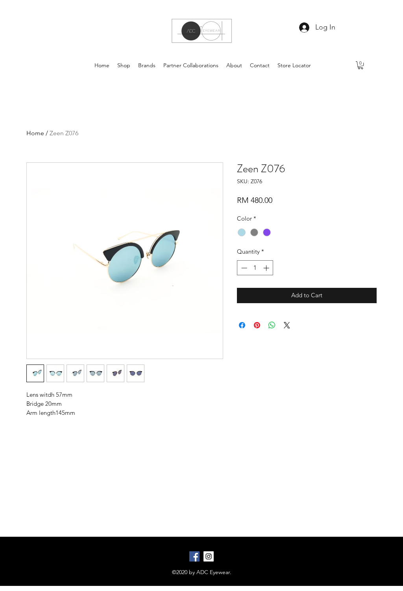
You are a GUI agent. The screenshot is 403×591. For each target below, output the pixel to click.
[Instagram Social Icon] (208, 556)
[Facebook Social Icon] (194, 556)
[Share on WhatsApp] (272, 325)
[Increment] (267, 268)
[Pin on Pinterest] (257, 325)
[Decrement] (243, 268)
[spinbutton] (255, 268)
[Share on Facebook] (242, 325)
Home (35, 133)
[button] (360, 65)
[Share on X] (287, 325)
